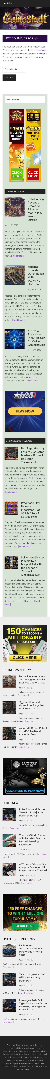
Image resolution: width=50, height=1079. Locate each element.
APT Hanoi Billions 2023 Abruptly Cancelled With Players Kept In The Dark (33, 867)
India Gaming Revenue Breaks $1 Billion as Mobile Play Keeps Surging (36, 209)
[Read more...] (23, 695)
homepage (41, 50)
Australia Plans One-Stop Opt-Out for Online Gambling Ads (36, 337)
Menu (10, 3)
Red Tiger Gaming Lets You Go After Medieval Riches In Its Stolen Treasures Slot (32, 455)
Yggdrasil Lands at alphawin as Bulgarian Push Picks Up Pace (31, 705)
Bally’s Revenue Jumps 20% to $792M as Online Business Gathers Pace (32, 679)
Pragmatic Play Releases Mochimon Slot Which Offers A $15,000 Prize (30, 509)
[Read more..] (11, 492)
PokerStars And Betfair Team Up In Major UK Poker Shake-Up (32, 812)
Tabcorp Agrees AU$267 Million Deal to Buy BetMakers (33, 977)
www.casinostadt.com (33, 1045)
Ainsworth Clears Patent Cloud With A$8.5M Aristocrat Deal (33, 731)
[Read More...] (17, 256)
